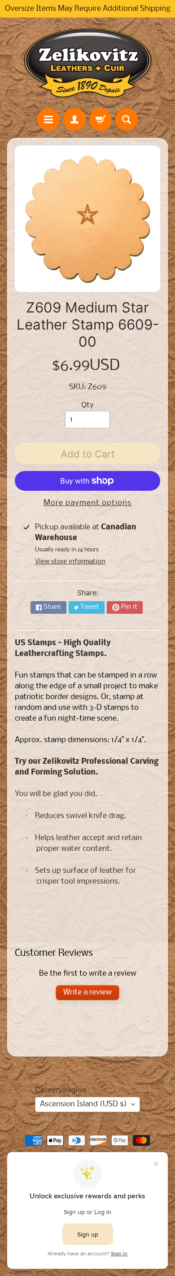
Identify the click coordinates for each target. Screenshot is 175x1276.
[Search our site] (126, 119)
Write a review (87, 992)
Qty (87, 405)
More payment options (87, 503)
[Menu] (48, 119)
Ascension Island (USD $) (83, 1104)
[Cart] (100, 119)
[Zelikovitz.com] (87, 63)
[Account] (74, 119)
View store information (70, 561)
